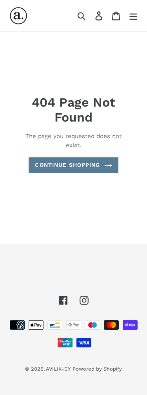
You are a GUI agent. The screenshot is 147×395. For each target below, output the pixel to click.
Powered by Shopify (97, 369)
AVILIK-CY (58, 369)
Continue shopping (67, 165)
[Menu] (133, 16)
